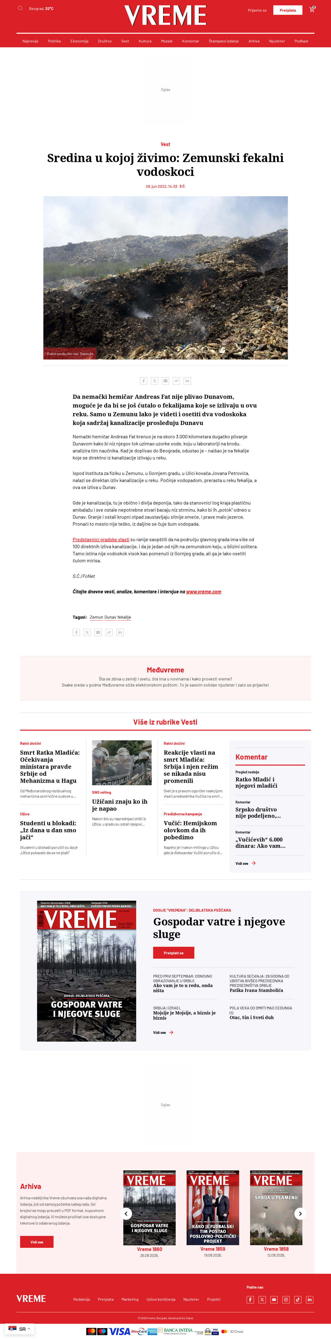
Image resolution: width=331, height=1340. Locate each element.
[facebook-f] (250, 1299)
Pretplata (288, 10)
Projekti (214, 1299)
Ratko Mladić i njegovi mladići (256, 782)
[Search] (20, 8)
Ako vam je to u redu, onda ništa (183, 988)
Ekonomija (79, 41)
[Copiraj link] (176, 380)
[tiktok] (297, 1299)
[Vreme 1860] (86, 971)
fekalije (124, 617)
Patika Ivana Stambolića (256, 990)
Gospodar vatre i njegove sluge (219, 927)
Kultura (145, 41)
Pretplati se (174, 952)
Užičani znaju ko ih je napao (120, 805)
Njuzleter (277, 41)
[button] (126, 1214)
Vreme (151, 1318)
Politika (54, 41)
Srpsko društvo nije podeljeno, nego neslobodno (258, 813)
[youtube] (274, 1299)
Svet (125, 41)
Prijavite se (257, 10)
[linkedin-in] (309, 1299)
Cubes (189, 1318)
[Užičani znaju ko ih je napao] (122, 762)
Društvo (105, 41)
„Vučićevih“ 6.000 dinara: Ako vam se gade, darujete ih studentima (259, 843)
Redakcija (81, 1299)
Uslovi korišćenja (161, 1299)
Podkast (301, 41)
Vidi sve (242, 863)
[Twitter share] (154, 380)
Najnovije (31, 41)
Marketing (130, 1299)
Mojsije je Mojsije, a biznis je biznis (184, 1015)
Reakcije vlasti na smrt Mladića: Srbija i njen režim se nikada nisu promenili (191, 766)
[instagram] (286, 1299)
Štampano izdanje (224, 41)
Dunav (110, 617)
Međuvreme (113, 684)
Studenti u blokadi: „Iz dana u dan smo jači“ (48, 830)
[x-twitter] (262, 1299)
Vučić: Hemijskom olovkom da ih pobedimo (190, 830)
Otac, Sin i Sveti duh (252, 1017)
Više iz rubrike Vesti (165, 721)
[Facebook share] (143, 380)
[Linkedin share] (187, 380)
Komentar (190, 41)
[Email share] (165, 380)
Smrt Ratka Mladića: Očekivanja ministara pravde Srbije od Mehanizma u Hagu (50, 766)
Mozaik (167, 41)
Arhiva (254, 41)
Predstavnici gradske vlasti (101, 539)
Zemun (96, 617)
